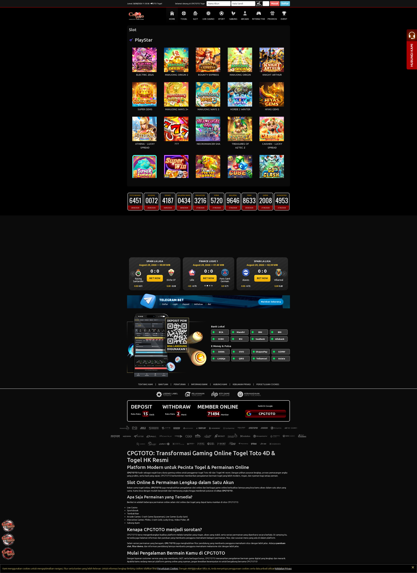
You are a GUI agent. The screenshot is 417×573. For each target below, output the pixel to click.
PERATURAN (180, 384)
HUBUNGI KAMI (220, 384)
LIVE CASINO (208, 19)
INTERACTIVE (258, 19)
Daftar (285, 3)
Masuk (274, 3)
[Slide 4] (212, 285)
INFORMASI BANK (199, 384)
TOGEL (183, 19)
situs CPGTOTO (224, 491)
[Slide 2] (207, 285)
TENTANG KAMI (145, 384)
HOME (172, 19)
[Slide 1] (205, 285)
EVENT (284, 19)
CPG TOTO (170, 543)
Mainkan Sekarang (271, 302)
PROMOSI (272, 19)
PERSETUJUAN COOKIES (267, 384)
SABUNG (233, 19)
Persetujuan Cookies (167, 568)
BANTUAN (163, 384)
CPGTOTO (132, 472)
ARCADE (245, 19)
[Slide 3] (209, 285)
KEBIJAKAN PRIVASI (242, 384)
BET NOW (154, 278)
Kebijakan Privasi (283, 568)
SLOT (195, 19)
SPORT (221, 19)
